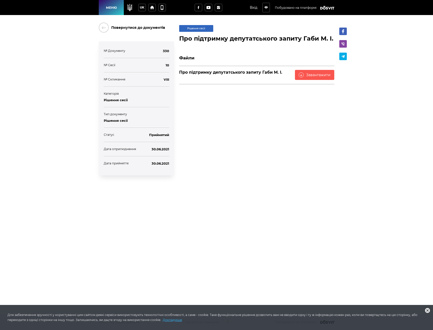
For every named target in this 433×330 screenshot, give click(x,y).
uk (142, 7)
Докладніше (172, 320)
